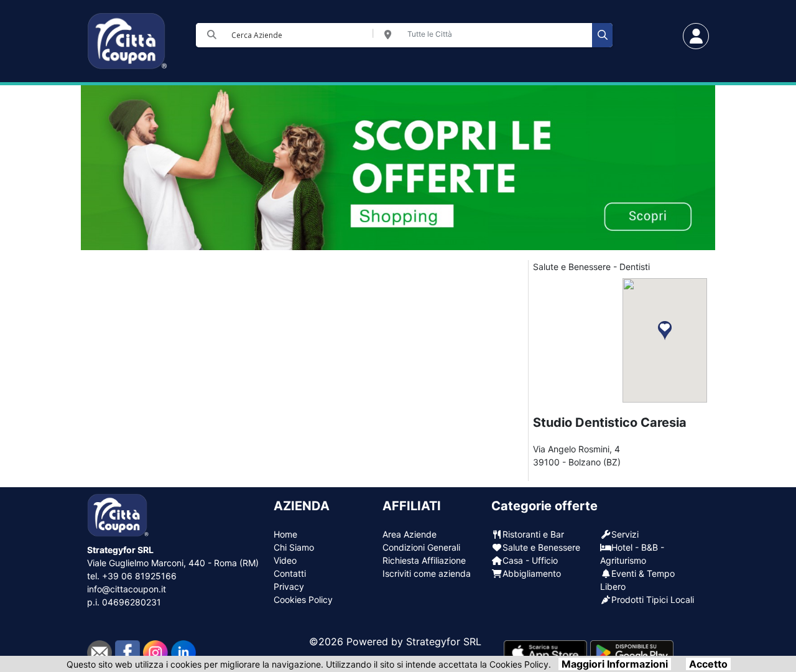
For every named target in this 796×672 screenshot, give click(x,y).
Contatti (290, 573)
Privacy (289, 586)
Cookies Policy (303, 599)
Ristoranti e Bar (533, 534)
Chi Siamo (294, 547)
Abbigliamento (531, 573)
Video (285, 560)
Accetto (708, 664)
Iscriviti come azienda (426, 573)
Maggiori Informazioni (615, 664)
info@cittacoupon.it (126, 589)
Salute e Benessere (541, 547)
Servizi (625, 534)
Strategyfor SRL (443, 641)
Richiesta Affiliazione (424, 560)
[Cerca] (602, 35)
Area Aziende (409, 534)
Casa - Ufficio (530, 560)
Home (285, 534)
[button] (665, 330)
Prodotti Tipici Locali (652, 599)
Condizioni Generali (421, 547)
